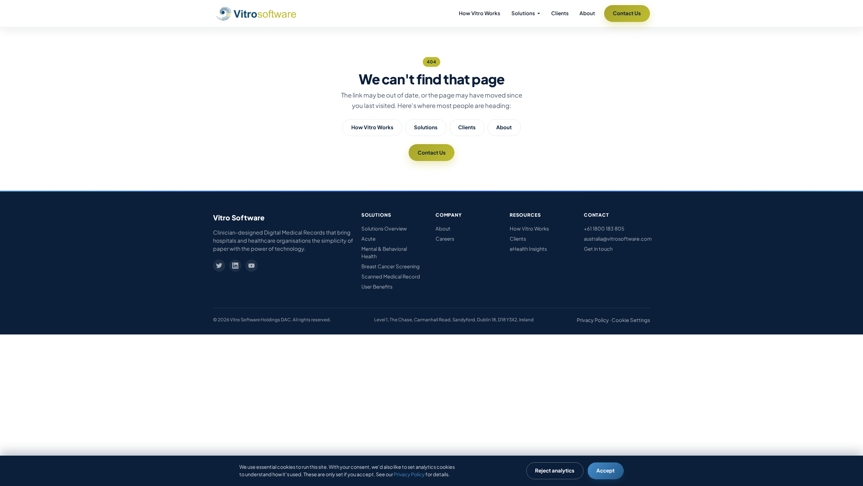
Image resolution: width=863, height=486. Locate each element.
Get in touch (598, 249)
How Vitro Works (479, 13)
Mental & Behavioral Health (384, 252)
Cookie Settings (631, 320)
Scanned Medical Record (390, 276)
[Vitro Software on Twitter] (219, 266)
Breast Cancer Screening (390, 266)
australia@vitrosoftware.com (617, 239)
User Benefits (376, 287)
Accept (605, 470)
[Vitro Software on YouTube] (251, 266)
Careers (445, 239)
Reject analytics (554, 470)
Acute (368, 239)
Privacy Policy (593, 320)
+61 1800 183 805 (604, 228)
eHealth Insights (528, 249)
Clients (560, 13)
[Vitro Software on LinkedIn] (235, 266)
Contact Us (627, 13)
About (587, 13)
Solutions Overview (384, 228)
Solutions (426, 127)
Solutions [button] (523, 13)
